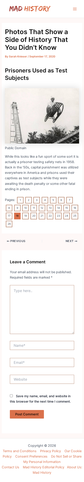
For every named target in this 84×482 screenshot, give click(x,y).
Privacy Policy (50, 451)
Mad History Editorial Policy (43, 467)
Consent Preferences (31, 456)
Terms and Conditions (20, 451)
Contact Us (10, 467)
